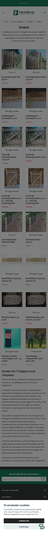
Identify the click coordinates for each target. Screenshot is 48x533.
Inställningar (24, 527)
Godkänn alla (24, 521)
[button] (42, 527)
